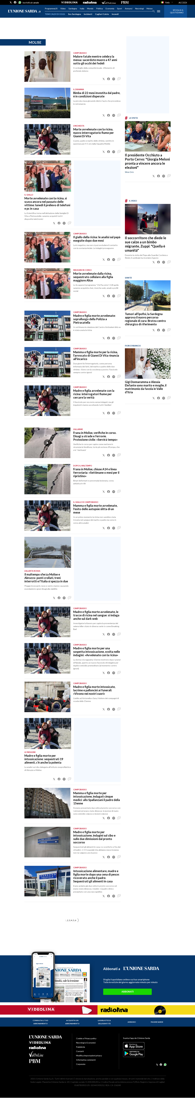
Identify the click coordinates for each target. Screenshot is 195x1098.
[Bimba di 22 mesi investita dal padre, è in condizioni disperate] (47, 103)
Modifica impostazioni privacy (89, 1055)
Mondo (90, 8)
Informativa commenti (86, 1060)
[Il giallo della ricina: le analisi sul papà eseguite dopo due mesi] (47, 247)
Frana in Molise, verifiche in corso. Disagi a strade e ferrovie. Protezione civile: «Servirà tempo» (95, 436)
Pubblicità (80, 1047)
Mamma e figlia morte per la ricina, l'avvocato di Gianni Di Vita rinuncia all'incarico (96, 355)
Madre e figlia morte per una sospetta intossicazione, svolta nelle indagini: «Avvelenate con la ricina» (96, 651)
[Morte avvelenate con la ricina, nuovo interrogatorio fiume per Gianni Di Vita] (47, 139)
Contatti (80, 1051)
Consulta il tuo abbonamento (40, 1022)
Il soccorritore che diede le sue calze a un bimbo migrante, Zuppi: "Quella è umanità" (145, 244)
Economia (110, 8)
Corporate (80, 1064)
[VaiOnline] (109, 2)
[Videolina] (69, 2)
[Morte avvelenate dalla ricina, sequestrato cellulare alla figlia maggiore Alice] (47, 283)
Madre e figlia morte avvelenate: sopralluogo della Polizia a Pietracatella (94, 319)
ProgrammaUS (51, 8)
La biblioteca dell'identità (104, 1022)
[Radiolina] (90, 2)
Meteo (150, 8)
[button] (103, 79)
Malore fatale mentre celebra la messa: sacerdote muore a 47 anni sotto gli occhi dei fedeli (95, 60)
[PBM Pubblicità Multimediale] (125, 2)
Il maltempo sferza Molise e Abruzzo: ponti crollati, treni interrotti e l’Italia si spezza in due (46, 578)
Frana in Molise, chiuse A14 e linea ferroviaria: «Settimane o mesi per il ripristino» (96, 472)
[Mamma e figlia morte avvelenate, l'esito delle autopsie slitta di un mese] (47, 515)
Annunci (128, 8)
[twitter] (10, 2)
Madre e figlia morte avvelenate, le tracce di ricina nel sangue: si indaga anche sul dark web (96, 615)
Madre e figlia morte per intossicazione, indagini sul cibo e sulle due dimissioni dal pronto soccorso (94, 837)
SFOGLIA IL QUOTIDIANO (177, 11)
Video (63, 8)
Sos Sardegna (74, 14)
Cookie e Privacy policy (86, 1038)
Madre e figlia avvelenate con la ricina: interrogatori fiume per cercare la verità (93, 394)
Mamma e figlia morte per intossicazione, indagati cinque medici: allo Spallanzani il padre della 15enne (96, 798)
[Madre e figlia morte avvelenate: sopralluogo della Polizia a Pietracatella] (47, 325)
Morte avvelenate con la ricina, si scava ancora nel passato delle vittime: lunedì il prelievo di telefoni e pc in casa (47, 203)
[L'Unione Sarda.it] (24, 11)
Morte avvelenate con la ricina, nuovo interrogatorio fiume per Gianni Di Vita (93, 133)
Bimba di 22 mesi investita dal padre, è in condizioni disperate (96, 94)
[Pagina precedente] (78, 920)
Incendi (115, 14)
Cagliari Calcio (102, 14)
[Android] (144, 1053)
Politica (99, 8)
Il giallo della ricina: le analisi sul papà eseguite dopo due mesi (96, 238)
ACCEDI (183, 2)
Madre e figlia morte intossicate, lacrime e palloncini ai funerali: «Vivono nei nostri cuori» (94, 690)
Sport (119, 8)
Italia (82, 8)
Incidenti (88, 14)
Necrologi (139, 8)
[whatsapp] (19, 2)
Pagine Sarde (157, 1022)
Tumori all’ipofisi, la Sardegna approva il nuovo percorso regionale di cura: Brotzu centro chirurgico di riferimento (145, 319)
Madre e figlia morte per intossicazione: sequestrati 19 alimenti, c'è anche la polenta (43, 759)
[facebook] (15, 2)
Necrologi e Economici (86, 1042)
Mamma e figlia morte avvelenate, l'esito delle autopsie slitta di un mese (95, 509)
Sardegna (73, 8)
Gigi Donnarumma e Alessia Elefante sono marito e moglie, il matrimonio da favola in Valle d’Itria (145, 387)
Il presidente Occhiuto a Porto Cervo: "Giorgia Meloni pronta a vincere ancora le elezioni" (147, 161)
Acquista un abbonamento (72, 1022)
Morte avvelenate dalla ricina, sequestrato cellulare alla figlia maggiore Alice (93, 277)
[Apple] (144, 1045)
